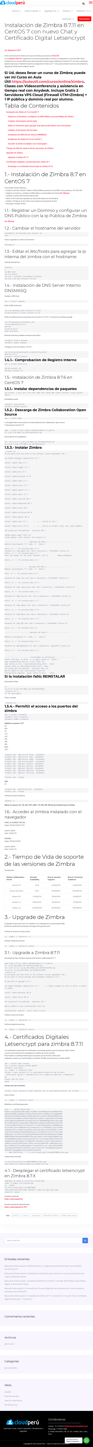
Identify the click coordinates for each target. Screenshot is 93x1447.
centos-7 (15, 1215)
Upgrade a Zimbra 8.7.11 (18, 157)
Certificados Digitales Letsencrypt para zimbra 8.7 (27, 162)
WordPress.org (11, 1405)
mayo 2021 (9, 1344)
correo (25, 1215)
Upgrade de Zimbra (14, 153)
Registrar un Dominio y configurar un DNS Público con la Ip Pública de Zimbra (41, 117)
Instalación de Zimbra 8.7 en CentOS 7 (22, 112)
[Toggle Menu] (91, 2)
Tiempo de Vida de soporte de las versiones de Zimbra (29, 148)
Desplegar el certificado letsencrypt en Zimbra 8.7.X (30, 166)
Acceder (8, 1392)
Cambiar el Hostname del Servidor (22, 121)
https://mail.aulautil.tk (14, 1199)
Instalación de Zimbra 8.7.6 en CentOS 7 (25, 139)
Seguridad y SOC (50, 11)
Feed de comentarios (13, 1400)
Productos (66, 11)
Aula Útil (55, 56)
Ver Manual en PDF (13, 50)
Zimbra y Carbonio (31, 11)
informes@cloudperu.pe (76, 1426)
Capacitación (66, 19)
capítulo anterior (15, 58)
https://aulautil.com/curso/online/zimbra (48, 82)
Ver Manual (64, 193)
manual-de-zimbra (51, 1215)
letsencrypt (36, 1215)
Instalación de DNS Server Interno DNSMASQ (27, 135)
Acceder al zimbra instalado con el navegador (27, 144)
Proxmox (15, 11)
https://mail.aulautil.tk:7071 (16, 1207)
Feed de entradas (12, 1396)
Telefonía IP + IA (82, 11)
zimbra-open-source (69, 1215)
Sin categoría (11, 1368)
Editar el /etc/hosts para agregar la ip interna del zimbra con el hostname (39, 126)
